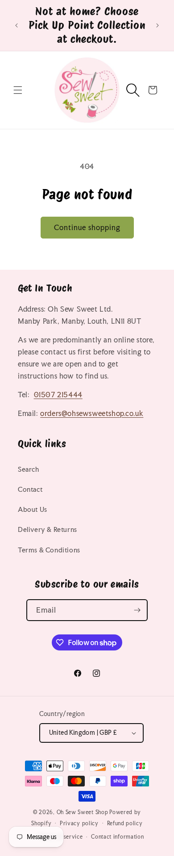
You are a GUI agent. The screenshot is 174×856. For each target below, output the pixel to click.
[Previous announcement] (16, 25)
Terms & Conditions (49, 550)
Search (28, 469)
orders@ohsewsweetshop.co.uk (91, 413)
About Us (32, 509)
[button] (18, 90)
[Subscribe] (137, 610)
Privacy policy (79, 823)
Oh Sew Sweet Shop (82, 812)
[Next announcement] (157, 25)
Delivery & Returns (47, 529)
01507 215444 (58, 394)
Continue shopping (87, 227)
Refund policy (125, 823)
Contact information (117, 837)
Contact (30, 489)
